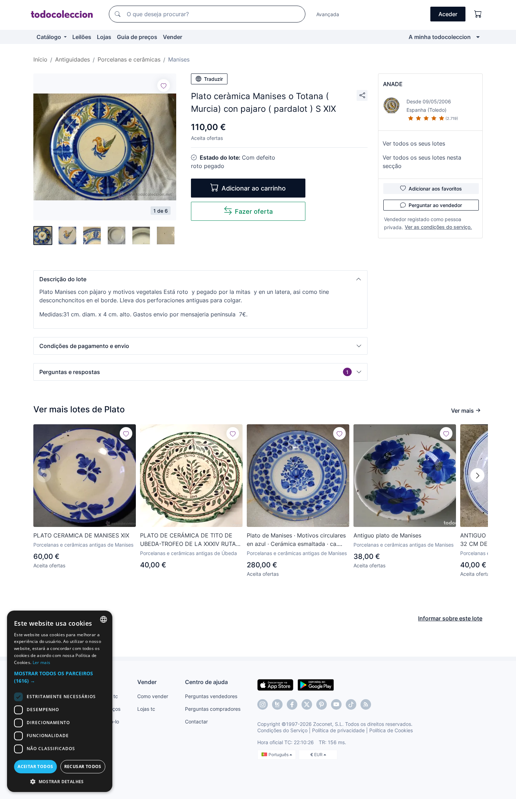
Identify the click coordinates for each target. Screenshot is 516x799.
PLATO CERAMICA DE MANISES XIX (81, 535)
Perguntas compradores (212, 709)
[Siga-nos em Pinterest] (321, 704)
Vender (172, 36)
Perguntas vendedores (211, 696)
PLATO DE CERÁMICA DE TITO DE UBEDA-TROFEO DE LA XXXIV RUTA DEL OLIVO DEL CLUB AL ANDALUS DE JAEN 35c (188, 540)
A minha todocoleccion (440, 36)
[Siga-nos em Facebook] (292, 704)
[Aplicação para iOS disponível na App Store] (275, 684)
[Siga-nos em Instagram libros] (277, 704)
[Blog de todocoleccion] (365, 704)
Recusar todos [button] (82, 766)
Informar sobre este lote (450, 618)
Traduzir (213, 79)
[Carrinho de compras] (478, 14)
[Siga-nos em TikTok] (351, 704)
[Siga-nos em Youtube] (336, 704)
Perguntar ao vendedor (435, 205)
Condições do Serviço (282, 730)
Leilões (81, 36)
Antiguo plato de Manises (387, 535)
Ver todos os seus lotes (414, 143)
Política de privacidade (338, 730)
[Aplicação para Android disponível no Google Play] (316, 684)
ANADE (393, 84)
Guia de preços (137, 36)
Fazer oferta (254, 211)
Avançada (327, 14)
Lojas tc (146, 709)
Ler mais (41, 662)
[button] (200, 279)
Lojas (104, 36)
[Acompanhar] (163, 85)
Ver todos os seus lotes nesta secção (422, 161)
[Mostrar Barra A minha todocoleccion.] (478, 37)
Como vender (152, 696)
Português (279, 754)
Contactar (196, 721)
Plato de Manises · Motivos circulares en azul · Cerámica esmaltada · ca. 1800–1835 (296, 540)
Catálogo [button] (49, 36)
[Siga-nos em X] (307, 704)
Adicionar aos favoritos (435, 189)
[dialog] (59, 701)
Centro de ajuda (206, 681)
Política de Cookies (391, 730)
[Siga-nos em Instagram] (262, 704)
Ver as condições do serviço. (438, 227)
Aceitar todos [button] (35, 766)
